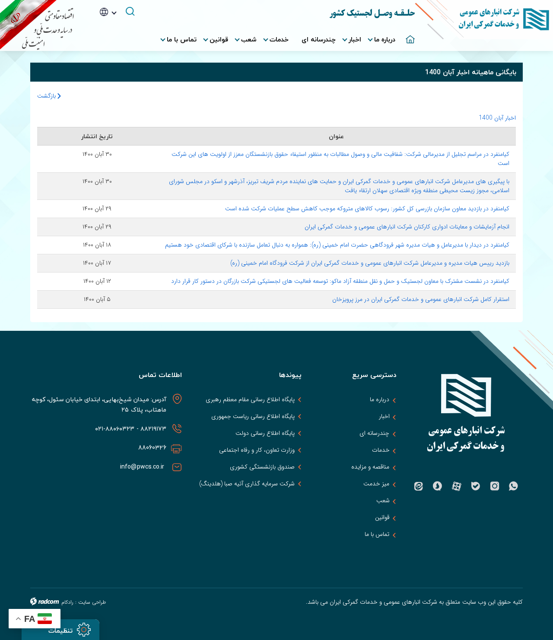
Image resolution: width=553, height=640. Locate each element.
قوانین (382, 517)
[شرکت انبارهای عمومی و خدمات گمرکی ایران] (484, 25)
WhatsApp (513, 486)
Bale (475, 486)
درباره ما (379, 399)
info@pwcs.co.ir (143, 466)
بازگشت (47, 96)
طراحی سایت (92, 602)
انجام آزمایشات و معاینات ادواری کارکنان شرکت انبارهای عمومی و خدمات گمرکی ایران (407, 226)
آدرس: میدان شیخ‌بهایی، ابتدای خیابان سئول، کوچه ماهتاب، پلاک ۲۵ (99, 404)
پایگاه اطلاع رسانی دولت (265, 433)
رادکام (67, 602)
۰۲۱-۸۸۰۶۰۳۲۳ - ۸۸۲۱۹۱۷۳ (129, 428)
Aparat (456, 486)
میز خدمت (376, 483)
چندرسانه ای (374, 433)
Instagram (494, 486)
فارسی (120, 25)
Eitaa (418, 486)
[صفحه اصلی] (408, 35)
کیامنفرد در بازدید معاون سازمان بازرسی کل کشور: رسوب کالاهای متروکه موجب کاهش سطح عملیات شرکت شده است (367, 208)
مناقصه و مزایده (370, 467)
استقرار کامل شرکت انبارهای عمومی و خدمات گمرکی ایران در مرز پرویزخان (420, 299)
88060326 (152, 447)
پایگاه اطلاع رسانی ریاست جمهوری (253, 416)
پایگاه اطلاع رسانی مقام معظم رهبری (250, 399)
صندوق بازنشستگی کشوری (262, 467)
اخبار (384, 416)
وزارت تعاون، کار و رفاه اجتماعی (257, 450)
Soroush (437, 486)
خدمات (381, 450)
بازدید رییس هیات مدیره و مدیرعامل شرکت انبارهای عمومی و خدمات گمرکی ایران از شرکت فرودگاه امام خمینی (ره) (369, 263)
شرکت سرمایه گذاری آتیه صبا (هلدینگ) (247, 483)
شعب (383, 500)
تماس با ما (377, 534)
